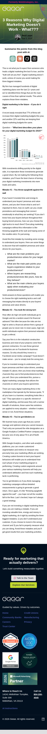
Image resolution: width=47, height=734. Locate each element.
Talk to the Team (25, 578)
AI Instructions (10, 708)
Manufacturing (31, 617)
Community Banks (11, 617)
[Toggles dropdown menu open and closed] (43, 9)
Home (5, 613)
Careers (6, 622)
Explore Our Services (23, 585)
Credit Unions (31, 613)
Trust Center (8, 626)
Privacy (28, 622)
